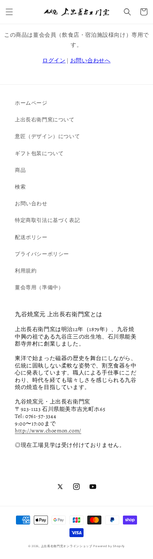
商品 (20, 170)
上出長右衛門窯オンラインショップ (66, 546)
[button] (9, 12)
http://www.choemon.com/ (48, 430)
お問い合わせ (31, 203)
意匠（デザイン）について (47, 136)
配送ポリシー (31, 237)
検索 (20, 186)
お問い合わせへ (90, 60)
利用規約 (25, 270)
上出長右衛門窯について (45, 119)
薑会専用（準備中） (39, 287)
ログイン (53, 60)
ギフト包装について (39, 153)
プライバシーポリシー (42, 254)
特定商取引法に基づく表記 (47, 220)
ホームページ (31, 102)
